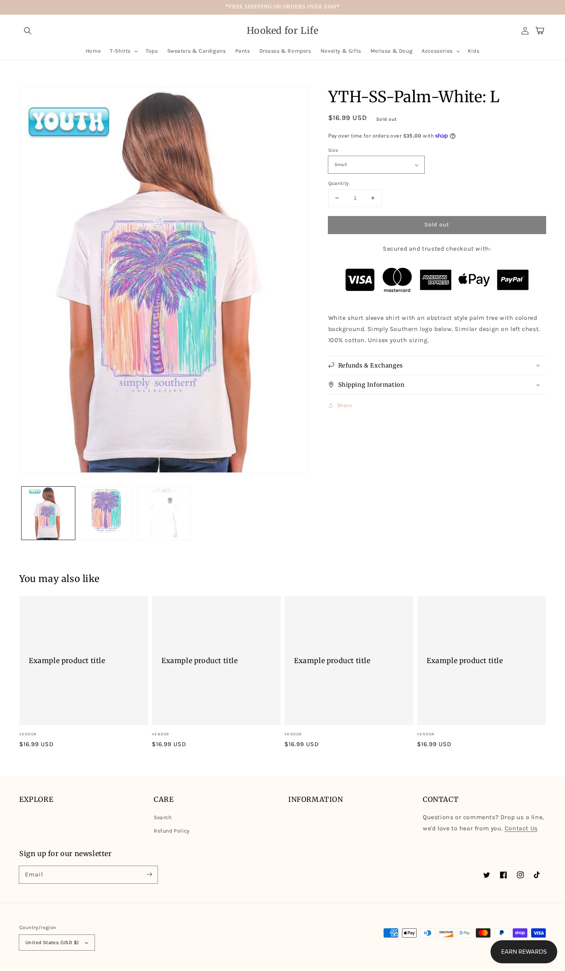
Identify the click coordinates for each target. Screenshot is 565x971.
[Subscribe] (149, 874)
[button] (27, 30)
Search (163, 817)
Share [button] (344, 405)
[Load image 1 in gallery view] (48, 513)
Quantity (338, 183)
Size (333, 150)
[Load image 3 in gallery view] (164, 513)
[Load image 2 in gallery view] (106, 513)
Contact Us (521, 828)
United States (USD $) (52, 942)
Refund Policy (172, 831)
